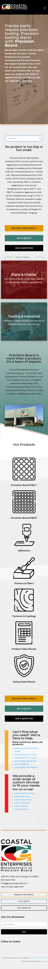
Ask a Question (24, 248)
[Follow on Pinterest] (27, 948)
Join (24, 932)
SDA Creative (43, 961)
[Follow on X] (15, 948)
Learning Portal (21, 809)
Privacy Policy (42, 957)
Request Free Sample (24, 228)
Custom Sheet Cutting (24, 793)
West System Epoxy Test (25, 761)
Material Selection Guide (25, 758)
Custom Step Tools (22, 800)
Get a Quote (24, 238)
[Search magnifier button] (40, 138)
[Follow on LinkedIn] (21, 948)
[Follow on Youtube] (33, 948)
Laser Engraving (21, 764)
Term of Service (34, 957)
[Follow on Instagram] (9, 948)
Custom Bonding (21, 796)
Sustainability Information (25, 767)
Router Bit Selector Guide (25, 755)
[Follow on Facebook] (3, 948)
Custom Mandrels (22, 803)
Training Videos (21, 806)
